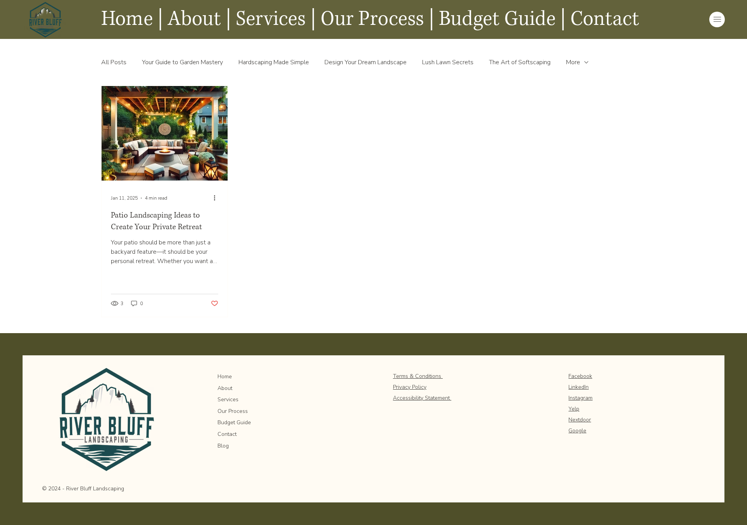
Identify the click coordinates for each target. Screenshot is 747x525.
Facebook (580, 376)
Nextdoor (579, 419)
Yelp (573, 409)
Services (271, 19)
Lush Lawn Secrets (447, 62)
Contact (604, 19)
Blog (223, 445)
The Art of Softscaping (520, 62)
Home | (132, 19)
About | (199, 19)
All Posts (113, 62)
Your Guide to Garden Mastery (182, 62)
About (224, 388)
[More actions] (217, 198)
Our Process (232, 411)
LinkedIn (578, 387)
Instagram (580, 398)
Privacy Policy (409, 387)
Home (224, 376)
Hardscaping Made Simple (273, 62)
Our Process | (377, 19)
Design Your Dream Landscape (365, 62)
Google (577, 430)
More (573, 62)
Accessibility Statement (422, 398)
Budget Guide (234, 422)
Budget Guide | (502, 19)
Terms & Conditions (418, 376)
